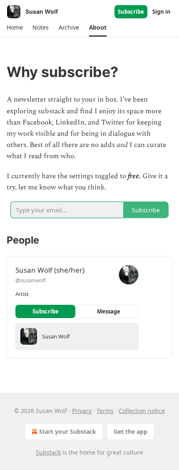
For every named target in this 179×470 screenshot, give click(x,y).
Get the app (130, 431)
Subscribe (131, 11)
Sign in (161, 11)
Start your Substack (67, 431)
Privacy (82, 411)
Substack (48, 452)
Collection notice (142, 411)
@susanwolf (30, 280)
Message (108, 311)
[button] (14, 27)
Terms (105, 411)
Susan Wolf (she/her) (50, 270)
